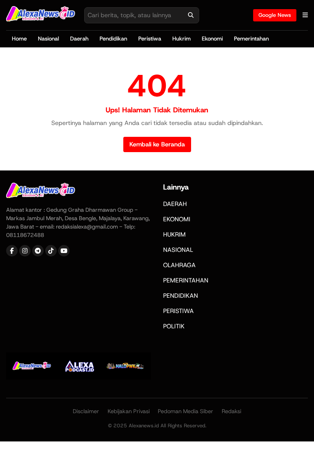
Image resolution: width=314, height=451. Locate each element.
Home (19, 38)
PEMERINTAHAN (185, 280)
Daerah (79, 38)
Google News (274, 14)
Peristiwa (149, 38)
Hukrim (181, 38)
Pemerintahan (251, 38)
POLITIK (174, 326)
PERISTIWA (178, 311)
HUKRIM (174, 234)
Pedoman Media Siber (185, 411)
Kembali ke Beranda (157, 144)
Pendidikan (113, 38)
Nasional (48, 38)
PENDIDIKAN (180, 296)
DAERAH (175, 204)
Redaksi (231, 411)
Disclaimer (86, 411)
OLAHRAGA (179, 265)
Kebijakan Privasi (129, 411)
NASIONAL (178, 250)
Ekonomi (212, 38)
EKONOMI (176, 219)
